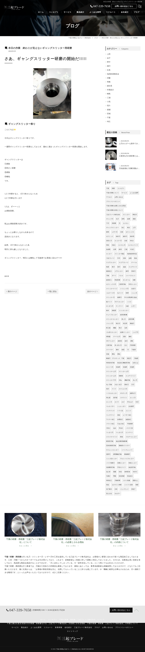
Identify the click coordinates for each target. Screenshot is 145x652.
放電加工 (120, 419)
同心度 (108, 397)
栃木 (107, 310)
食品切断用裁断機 (121, 441)
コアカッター (119, 271)
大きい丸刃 (118, 384)
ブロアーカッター (131, 437)
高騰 (114, 472)
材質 (123, 349)
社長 (108, 70)
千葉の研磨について (112, 193)
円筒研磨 (133, 345)
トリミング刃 (124, 288)
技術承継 (121, 476)
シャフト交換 (128, 485)
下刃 (107, 223)
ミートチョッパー (127, 450)
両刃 (107, 389)
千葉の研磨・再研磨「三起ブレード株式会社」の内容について (112, 623)
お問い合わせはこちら (124, 6)
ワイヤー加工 (110, 419)
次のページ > (92, 291)
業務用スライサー (124, 445)
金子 (108, 58)
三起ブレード (110, 258)
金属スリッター (125, 332)
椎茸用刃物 (109, 441)
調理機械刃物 (117, 454)
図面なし (135, 480)
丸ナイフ (120, 293)
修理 (127, 271)
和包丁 (133, 489)
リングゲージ (110, 415)
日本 (116, 489)
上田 (108, 54)
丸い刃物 (109, 384)
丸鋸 (127, 306)
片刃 (132, 384)
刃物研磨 (117, 480)
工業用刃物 (122, 284)
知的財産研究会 (132, 254)
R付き (132, 240)
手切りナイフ (121, 467)
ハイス (129, 302)
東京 (128, 227)
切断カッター (121, 463)
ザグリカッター (119, 302)
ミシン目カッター (111, 458)
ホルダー (117, 493)
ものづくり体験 (117, 485)
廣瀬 (108, 110)
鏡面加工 (109, 271)
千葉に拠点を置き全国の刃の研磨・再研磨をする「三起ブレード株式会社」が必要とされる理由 (46, 623)
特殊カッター (133, 463)
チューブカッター (111, 315)
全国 (121, 232)
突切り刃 (109, 240)
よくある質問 (134, 193)
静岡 (107, 232)
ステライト (123, 397)
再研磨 (114, 223)
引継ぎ (108, 476)
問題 (114, 476)
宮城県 (118, 367)
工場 (125, 249)
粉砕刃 (118, 236)
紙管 (120, 249)
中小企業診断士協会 (130, 297)
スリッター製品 (119, 254)
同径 (107, 245)
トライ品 (120, 410)
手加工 (121, 428)
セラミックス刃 (111, 284)
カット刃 (133, 397)
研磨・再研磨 (15, 566)
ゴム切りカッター (111, 332)
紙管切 (120, 341)
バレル (121, 275)
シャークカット (130, 275)
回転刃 (126, 384)
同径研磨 (117, 280)
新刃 (118, 267)
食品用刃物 (132, 467)
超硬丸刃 (132, 393)
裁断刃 (119, 297)
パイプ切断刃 (110, 463)
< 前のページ (11, 291)
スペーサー (109, 349)
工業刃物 (109, 345)
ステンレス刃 (123, 389)
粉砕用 (132, 236)
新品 (135, 258)
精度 (137, 485)
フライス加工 (110, 424)
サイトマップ (72, 631)
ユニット (128, 410)
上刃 (134, 227)
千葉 (108, 117)
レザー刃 (114, 232)
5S (128, 349)
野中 (108, 62)
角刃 (113, 267)
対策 (120, 472)
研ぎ (120, 328)
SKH (137, 402)
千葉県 (134, 349)
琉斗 (108, 106)
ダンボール (126, 280)
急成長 (108, 249)
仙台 (114, 428)
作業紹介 (110, 90)
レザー (133, 306)
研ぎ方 (118, 323)
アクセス (109, 197)
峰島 (108, 94)
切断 (134, 280)
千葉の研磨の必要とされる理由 (116, 206)
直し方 (124, 319)
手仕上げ (130, 402)
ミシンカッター (123, 310)
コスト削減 (126, 480)
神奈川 (135, 214)
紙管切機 (131, 319)
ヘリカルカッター (111, 393)
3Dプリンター (110, 341)
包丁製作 (109, 489)
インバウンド (124, 489)
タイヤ (117, 402)
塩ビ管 (108, 472)
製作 (117, 349)
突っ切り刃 (118, 345)
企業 (114, 249)
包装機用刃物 (110, 467)
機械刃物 (127, 380)
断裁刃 (132, 323)
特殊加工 (109, 480)
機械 (114, 328)
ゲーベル (134, 262)
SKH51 (135, 472)
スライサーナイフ (111, 437)
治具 (125, 328)
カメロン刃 (121, 245)
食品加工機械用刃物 (123, 363)
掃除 (131, 341)
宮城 (108, 114)
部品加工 (130, 476)
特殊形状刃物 (110, 363)
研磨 (28, 147)
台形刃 (133, 288)
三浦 (108, 98)
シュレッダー (121, 406)
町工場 (108, 328)
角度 (107, 267)
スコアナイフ (133, 267)
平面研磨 (130, 424)
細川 (108, 66)
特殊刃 (133, 271)
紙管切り (109, 280)
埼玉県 (125, 323)
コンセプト (120, 188)
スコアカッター (111, 262)
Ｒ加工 (132, 249)
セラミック (109, 236)
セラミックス (130, 232)
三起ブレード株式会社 (113, 214)
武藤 (108, 78)
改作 (126, 341)
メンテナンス (110, 410)
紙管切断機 (123, 315)
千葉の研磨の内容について (114, 210)
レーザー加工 (127, 415)
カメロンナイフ (133, 245)
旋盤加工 (128, 419)
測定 (118, 415)
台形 (125, 240)
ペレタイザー (110, 406)
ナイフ (114, 389)
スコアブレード (123, 262)
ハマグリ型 (129, 428)
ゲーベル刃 (116, 336)
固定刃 (129, 358)
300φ (120, 380)
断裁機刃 (127, 454)
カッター (109, 254)
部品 (107, 485)
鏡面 (134, 219)
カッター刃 (118, 240)
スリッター (126, 214)
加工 (123, 227)
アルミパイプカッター (127, 458)
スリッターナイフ (111, 288)
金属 (130, 258)
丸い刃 (135, 380)
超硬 (128, 219)
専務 (108, 82)
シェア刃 (135, 332)
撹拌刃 (108, 454)
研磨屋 (121, 376)
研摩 (127, 293)
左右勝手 (131, 406)
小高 (108, 102)
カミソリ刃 (109, 367)
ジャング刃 (109, 323)
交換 (124, 258)
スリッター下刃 (111, 380)
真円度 (115, 397)
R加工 (114, 245)
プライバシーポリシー (113, 201)
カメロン (126, 223)
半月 (118, 258)
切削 (124, 336)
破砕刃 (125, 236)
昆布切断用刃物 (111, 445)
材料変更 (127, 472)
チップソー (119, 306)
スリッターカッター (112, 319)
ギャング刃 (109, 219)
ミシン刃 (134, 293)
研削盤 (108, 336)
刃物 (107, 275)
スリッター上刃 (111, 371)
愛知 (113, 354)
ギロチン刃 (123, 393)
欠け (125, 345)
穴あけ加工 (120, 424)
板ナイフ (109, 302)
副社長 (7, 276)
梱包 (130, 336)
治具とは (135, 363)
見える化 (109, 493)
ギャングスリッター (112, 227)
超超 (124, 267)
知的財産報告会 (113, 74)
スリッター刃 (110, 297)
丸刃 (117, 219)
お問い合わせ (119, 197)
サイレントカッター (112, 450)
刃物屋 (136, 358)
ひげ (123, 402)
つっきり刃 (109, 432)
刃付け (108, 428)
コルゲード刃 (110, 293)
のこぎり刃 (109, 306)
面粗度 (114, 310)
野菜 (121, 437)
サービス (124, 193)
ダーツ (114, 275)
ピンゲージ (129, 432)
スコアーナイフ (130, 376)
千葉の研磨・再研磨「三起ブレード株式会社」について (82, 619)
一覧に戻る (52, 291)
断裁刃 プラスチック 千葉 (115, 358)
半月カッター (133, 284)
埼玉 (108, 121)
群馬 (123, 219)
